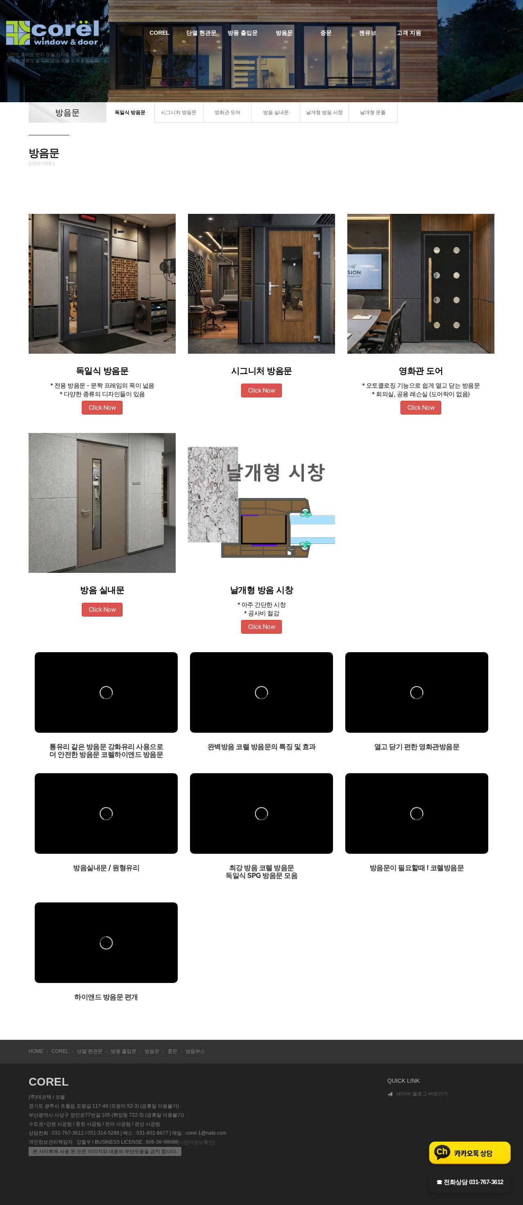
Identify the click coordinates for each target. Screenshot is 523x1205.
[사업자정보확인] (196, 1142)
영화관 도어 (227, 112)
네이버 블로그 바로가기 (422, 1094)
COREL (160, 32)
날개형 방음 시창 (324, 112)
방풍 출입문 (243, 32)
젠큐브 (367, 32)
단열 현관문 (201, 32)
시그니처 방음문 (179, 112)
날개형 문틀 (373, 112)
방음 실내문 (276, 112)
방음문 (284, 32)
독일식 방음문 (130, 112)
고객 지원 (409, 32)
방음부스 (195, 1051)
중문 (326, 32)
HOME (36, 1051)
